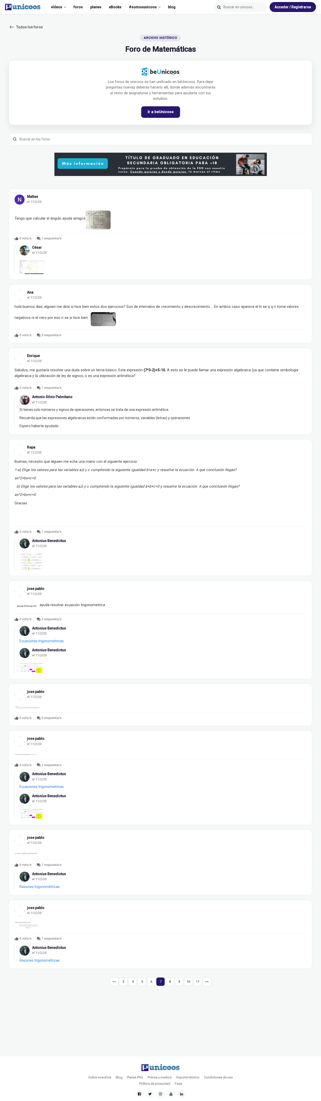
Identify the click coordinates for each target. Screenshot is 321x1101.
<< (114, 981)
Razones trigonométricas (40, 887)
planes (95, 7)
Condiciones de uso (218, 1077)
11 (197, 981)
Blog (119, 1077)
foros (78, 7)
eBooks (115, 7)
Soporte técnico (187, 1077)
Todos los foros (26, 27)
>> (207, 981)
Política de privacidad (154, 1083)
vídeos (56, 7)
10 (188, 981)
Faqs (178, 1083)
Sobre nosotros (99, 1077)
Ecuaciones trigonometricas (42, 641)
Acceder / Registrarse (293, 7)
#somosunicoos (143, 7)
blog (172, 7)
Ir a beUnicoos (161, 112)
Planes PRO (135, 1077)
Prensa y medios (160, 1077)
